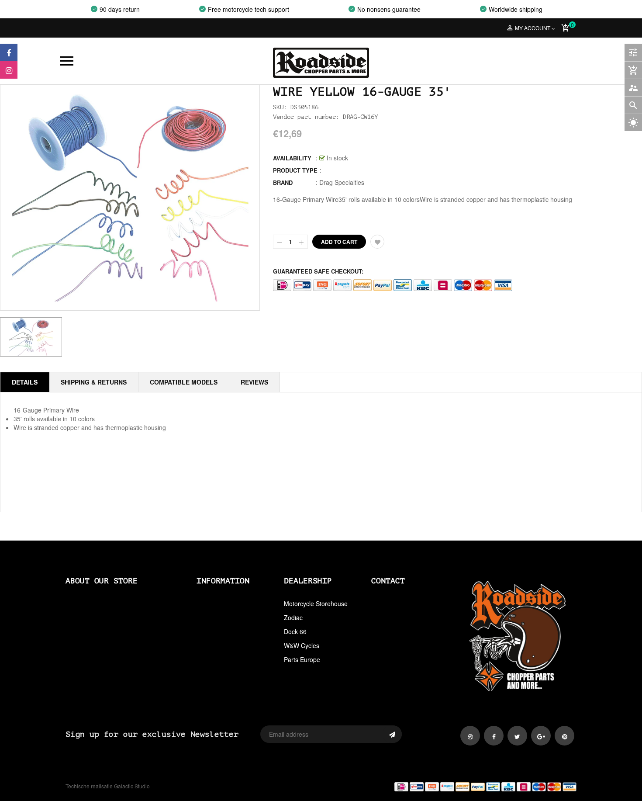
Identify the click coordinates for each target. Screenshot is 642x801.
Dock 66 (295, 631)
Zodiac (293, 617)
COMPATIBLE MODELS (183, 382)
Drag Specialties (341, 182)
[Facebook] (8, 52)
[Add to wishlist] (377, 242)
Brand (283, 182)
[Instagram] (8, 70)
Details (25, 382)
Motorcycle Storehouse (316, 603)
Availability (292, 158)
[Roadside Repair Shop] (452, 786)
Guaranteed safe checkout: (318, 271)
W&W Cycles (301, 645)
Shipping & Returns (94, 382)
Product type (295, 170)
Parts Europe (302, 659)
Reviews (254, 382)
